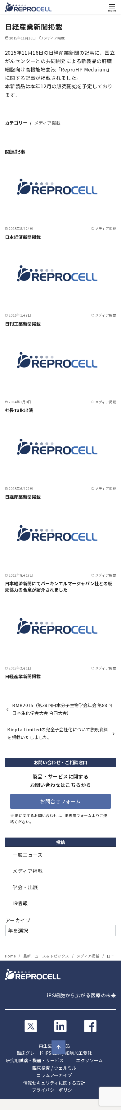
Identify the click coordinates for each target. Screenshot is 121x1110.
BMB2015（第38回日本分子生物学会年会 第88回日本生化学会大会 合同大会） (62, 709)
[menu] (112, 7)
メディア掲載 (54, 37)
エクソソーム (89, 1060)
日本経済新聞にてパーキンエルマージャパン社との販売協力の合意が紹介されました (58, 586)
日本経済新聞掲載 (23, 237)
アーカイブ (17, 920)
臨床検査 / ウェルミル (54, 1068)
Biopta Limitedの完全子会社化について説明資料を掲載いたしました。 (57, 733)
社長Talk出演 (19, 410)
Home (11, 955)
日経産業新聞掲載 (23, 496)
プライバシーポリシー (54, 1090)
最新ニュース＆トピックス (46, 955)
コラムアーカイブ (54, 1075)
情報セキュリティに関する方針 (54, 1083)
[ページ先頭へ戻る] (58, 1047)
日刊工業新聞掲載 (23, 323)
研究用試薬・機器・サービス (35, 1060)
